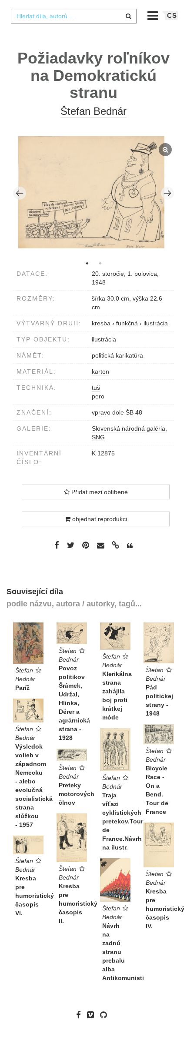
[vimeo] (92, 1014)
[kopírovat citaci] (130, 546)
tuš (96, 387)
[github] (105, 1014)
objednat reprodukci (98, 518)
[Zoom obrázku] (91, 192)
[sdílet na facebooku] (56, 545)
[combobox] (73, 16)
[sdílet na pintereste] (85, 545)
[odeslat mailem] (100, 546)
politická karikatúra (117, 355)
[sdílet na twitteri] (70, 545)
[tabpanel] (94, 193)
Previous (19, 193)
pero (98, 396)
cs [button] (172, 15)
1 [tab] (87, 263)
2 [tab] (100, 263)
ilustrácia (104, 339)
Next (167, 193)
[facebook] (80, 1014)
